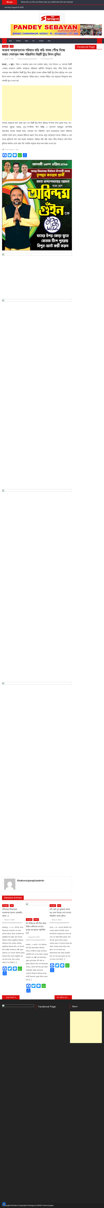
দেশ (33, 41)
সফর (49, 41)
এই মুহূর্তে (5, 46)
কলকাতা (18, 41)
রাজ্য (26, 41)
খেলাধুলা (41, 41)
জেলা (10, 41)
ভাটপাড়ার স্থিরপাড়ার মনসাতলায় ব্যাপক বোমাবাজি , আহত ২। (12, 912)
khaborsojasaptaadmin (27, 59)
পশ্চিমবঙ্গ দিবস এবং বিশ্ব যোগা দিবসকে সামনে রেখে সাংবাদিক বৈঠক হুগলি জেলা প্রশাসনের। (47, 2)
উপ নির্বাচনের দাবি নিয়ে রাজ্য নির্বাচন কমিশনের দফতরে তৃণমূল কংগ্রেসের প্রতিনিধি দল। (36, 928)
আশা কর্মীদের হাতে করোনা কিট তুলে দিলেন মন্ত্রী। (64, 997)
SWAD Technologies (45, 1205)
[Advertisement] (37, 103)
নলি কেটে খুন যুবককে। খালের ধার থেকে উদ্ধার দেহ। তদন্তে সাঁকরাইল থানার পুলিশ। (60, 912)
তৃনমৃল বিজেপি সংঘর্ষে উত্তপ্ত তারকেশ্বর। (13, 997)
